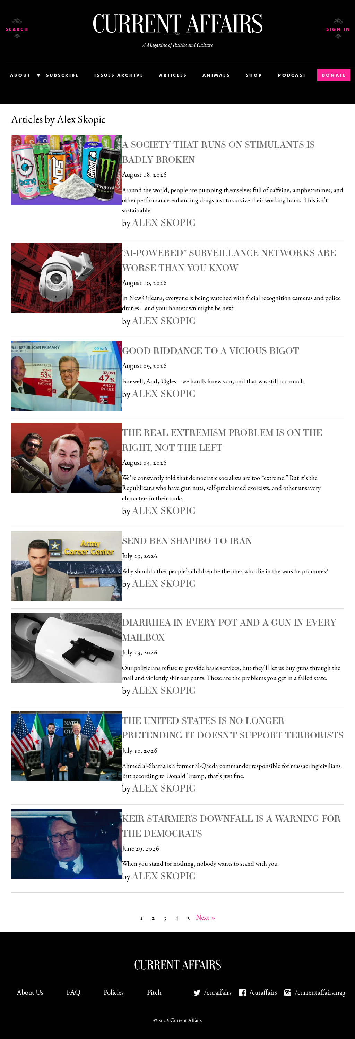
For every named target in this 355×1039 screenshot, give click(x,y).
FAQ (73, 993)
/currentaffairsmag (316, 993)
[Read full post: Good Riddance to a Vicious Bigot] (66, 376)
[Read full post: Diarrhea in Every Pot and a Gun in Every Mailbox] (66, 648)
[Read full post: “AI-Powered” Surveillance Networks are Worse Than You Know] (66, 278)
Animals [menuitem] (216, 75)
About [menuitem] (20, 75)
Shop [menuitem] (254, 75)
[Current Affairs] (177, 23)
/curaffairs (218, 993)
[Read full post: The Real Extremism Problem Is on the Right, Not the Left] (66, 458)
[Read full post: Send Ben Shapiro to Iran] (66, 566)
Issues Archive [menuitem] (119, 75)
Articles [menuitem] (173, 75)
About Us (30, 993)
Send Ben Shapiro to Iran (187, 540)
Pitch (154, 993)
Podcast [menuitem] (292, 75)
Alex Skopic (163, 222)
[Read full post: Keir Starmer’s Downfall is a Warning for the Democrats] (66, 844)
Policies (114, 993)
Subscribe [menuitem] (62, 75)
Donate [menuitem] (334, 75)
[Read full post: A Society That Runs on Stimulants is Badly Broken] (66, 170)
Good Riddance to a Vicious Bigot (210, 350)
